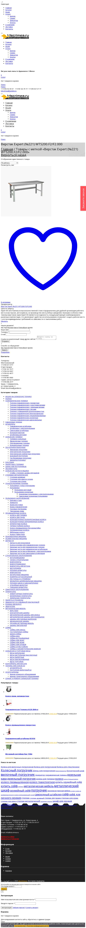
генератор (40, 775)
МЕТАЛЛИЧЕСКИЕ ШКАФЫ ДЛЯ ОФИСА (25, 615)
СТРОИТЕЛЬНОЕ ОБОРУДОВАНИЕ (18, 555)
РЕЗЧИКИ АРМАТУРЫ (18, 570)
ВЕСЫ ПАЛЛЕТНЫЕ (17, 657)
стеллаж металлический (28, 801)
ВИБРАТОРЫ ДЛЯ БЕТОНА (20, 566)
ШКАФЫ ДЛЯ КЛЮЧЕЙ (18, 625)
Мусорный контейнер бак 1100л (18, 754)
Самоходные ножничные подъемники (33, 496)
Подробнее (5, 352)
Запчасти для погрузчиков (20, 543)
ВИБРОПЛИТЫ (15, 562)
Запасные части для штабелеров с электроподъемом (30, 551)
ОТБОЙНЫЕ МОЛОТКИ (19, 585)
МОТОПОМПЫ (15, 568)
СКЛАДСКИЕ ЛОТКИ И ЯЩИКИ (17, 471)
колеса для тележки (45, 779)
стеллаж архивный (37, 798)
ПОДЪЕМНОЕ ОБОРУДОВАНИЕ (17, 498)
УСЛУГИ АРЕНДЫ (11, 672)
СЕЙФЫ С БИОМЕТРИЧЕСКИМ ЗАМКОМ (25, 649)
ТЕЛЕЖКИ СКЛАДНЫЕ (18, 439)
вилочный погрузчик (18, 774)
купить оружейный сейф (68, 782)
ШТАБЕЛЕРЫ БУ (16, 668)
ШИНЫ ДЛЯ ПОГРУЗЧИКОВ (15, 466)
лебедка (20, 786)
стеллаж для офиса (8, 801)
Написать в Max (7, 837)
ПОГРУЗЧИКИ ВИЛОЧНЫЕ (15, 447)
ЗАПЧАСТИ (9, 541)
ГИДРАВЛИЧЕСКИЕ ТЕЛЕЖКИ (16, 401)
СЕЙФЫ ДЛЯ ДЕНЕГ (17, 640)
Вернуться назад (13, 155)
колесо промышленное (15, 782)
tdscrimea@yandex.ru (8, 91)
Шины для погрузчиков (44, 770)
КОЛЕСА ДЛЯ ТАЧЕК (17, 517)
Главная (8, 8)
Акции (7, 12)
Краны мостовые (16, 505)
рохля (32, 795)
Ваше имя (4, 330)
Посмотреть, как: (7, 165)
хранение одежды (46, 801)
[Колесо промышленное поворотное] (8, 721)
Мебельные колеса (17, 532)
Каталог (8, 10)
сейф (65, 794)
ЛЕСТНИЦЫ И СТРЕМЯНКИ (20, 579)
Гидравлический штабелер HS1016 (20, 738)
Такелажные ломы (17, 511)
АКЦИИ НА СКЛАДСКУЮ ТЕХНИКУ (18, 396)
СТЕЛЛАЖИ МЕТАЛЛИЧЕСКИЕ (16, 475)
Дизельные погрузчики (18, 449)
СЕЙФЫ (8, 628)
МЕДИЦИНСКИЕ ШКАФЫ (19, 621)
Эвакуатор (14, 20)
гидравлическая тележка (56, 775)
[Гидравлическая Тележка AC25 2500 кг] (8, 705)
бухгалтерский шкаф (75, 771)
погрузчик (39, 790)
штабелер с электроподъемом (27, 805)
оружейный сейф (20, 790)
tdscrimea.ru (22, 881)
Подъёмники (14, 488)
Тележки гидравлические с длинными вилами (27, 407)
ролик (73, 791)
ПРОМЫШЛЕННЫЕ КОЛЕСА (15, 513)
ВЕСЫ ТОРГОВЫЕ (16, 661)
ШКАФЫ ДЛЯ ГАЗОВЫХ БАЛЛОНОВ (23, 619)
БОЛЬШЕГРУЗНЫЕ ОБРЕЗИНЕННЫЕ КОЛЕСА (27, 522)
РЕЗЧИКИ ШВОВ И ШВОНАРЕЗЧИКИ (24, 583)
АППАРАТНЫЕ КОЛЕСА (18, 524)
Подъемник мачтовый (22, 490)
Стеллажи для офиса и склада (21, 479)
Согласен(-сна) (20, 926)
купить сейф (9, 786)
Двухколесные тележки (19, 441)
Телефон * (5, 332)
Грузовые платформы (18, 509)
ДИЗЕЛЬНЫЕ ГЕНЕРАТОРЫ (20, 598)
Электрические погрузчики (20, 452)
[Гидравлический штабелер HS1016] (8, 734)
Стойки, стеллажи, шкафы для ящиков (24, 473)
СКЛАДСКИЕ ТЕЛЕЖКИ (13, 437)
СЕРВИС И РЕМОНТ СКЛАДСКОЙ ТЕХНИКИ (21, 678)
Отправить (5, 341)
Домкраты (14, 502)
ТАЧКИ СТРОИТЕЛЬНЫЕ (19, 560)
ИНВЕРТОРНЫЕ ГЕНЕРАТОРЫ (21, 594)
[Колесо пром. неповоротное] (8, 692)
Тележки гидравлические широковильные (26, 420)
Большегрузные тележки (19, 445)
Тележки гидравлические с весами (23, 409)
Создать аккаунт (32, 907)
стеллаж (25, 798)
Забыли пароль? (19, 907)
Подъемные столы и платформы (22, 486)
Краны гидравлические (18, 507)
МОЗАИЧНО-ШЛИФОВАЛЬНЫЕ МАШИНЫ (26, 581)
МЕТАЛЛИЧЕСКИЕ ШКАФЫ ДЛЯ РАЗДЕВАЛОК (27, 617)
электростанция (6, 808)
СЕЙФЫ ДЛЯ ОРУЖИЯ (18, 645)
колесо (59, 778)
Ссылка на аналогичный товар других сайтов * (19, 339)
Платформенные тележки (20, 443)
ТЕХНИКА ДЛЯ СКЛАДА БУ (15, 666)
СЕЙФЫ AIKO (15, 636)
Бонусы (12, 23)
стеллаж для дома (69, 798)
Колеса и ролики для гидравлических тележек (27, 545)
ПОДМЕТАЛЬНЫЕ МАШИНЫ (16, 539)
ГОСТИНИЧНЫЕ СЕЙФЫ (19, 632)
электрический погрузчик (68, 805)
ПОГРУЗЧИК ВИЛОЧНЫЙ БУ (20, 670)
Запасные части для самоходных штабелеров (27, 553)
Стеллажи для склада (18, 481)
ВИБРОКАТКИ (15, 572)
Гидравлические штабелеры (20, 426)
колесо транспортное (42, 782)
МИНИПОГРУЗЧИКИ (18, 460)
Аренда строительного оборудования (24, 676)
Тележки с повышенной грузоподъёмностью (27, 411)
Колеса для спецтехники (68, 767)
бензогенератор (60, 771)
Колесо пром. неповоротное (17, 696)
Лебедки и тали (16, 500)
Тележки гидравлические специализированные (28, 416)
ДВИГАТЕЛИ (10, 606)
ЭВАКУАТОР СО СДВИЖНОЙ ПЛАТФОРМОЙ (22, 602)
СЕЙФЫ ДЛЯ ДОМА (17, 642)
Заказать (4, 321)
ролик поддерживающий (22, 795)
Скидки (8, 859)
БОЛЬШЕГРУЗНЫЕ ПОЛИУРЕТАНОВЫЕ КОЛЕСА (28, 519)
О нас (7, 849)
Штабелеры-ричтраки (18, 435)
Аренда (12, 16)
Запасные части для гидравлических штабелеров (28, 549)
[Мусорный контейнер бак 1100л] (8, 750)
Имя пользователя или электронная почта (18, 899)
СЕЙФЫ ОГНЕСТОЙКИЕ (19, 647)
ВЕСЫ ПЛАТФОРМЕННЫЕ (19, 659)
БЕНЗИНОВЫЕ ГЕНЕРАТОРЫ (21, 596)
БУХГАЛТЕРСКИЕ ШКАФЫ (19, 613)
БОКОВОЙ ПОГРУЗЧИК (19, 456)
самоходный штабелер (48, 794)
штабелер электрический (49, 805)
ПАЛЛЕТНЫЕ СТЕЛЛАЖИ (14, 464)
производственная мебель (59, 791)
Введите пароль (8, 903)
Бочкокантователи (17, 433)
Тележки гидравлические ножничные (24, 418)
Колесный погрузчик (16, 770)
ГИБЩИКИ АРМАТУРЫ (18, 587)
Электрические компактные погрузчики (25, 454)
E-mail (3, 334)
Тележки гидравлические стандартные (24, 403)
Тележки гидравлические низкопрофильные (26, 413)
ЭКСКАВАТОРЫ (11, 469)
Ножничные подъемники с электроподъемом (36, 494)
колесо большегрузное (71, 779)
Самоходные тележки (13, 422)
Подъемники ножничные (23, 492)
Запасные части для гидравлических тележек (27, 547)
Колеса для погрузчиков (45, 767)
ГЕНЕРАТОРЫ (10, 592)
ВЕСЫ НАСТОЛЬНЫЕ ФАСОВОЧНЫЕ (23, 655)
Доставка (9, 27)
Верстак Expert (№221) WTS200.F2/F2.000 (16, 306)
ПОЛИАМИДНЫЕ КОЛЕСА (19, 530)
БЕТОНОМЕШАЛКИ (17, 558)
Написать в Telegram (10, 839)
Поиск (4, 889)
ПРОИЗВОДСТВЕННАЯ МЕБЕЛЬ (22, 623)
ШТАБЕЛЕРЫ (10, 424)
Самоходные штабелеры (19, 430)
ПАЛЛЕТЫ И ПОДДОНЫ (14, 600)
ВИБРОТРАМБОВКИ (18, 564)
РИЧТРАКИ (9, 462)
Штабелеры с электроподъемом (22, 428)
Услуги (7, 14)
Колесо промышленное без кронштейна (25, 528)
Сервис (12, 18)
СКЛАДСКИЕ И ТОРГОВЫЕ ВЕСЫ (17, 651)
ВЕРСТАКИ (14, 611)
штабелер (8, 805)
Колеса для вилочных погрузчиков (17, 767)
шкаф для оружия (62, 801)
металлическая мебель (39, 786)
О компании (9, 25)
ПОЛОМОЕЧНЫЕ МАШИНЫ (15, 536)
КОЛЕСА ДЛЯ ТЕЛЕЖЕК (18, 515)
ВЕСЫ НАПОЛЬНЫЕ (17, 653)
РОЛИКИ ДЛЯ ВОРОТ (13, 604)
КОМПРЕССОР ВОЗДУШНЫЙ (21, 577)
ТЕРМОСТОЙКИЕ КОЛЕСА (20, 526)
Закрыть (4, 350)
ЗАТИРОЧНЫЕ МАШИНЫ (19, 575)
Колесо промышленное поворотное (20, 725)
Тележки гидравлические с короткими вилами (27, 405)
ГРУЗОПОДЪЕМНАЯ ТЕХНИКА (16, 483)
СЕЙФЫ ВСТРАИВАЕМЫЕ (19, 638)
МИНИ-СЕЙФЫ (15, 634)
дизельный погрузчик (21, 778)
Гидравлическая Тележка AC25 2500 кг (21, 709)
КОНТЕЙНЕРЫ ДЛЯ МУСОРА (16, 664)
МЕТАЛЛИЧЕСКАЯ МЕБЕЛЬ (15, 608)
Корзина (8, 871)
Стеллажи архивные (17, 477)
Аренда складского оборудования (23, 674)
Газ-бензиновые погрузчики (20, 458)
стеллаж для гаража (52, 798)
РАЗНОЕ (8, 399)
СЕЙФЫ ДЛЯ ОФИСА (17, 630)
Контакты (9, 29)
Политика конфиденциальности (37, 926)
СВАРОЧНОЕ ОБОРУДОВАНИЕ (17, 589)
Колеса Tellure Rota (17, 534)
